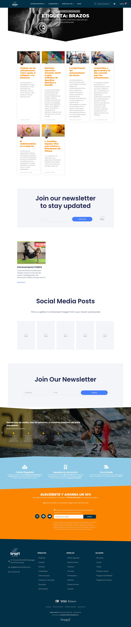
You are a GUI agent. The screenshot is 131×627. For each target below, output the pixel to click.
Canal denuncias (81, 607)
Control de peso (43, 576)
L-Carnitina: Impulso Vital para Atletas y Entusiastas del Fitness (53, 146)
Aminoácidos (43, 571)
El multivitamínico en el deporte (28, 144)
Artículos (70, 571)
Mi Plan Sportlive (73, 558)
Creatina (41, 562)
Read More (21, 282)
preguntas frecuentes (74, 478)
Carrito (98, 562)
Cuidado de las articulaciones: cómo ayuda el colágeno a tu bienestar (28, 73)
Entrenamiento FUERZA (29, 267)
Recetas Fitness (73, 562)
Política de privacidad (58, 607)
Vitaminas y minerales (46, 580)
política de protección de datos (78, 510)
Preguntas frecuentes (104, 580)
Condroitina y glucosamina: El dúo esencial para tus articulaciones (102, 73)
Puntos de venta (73, 584)
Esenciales (42, 584)
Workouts (70, 567)
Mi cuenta (99, 558)
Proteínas (41, 558)
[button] (2, 432)
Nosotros (70, 580)
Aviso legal (48, 607)
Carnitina (41, 567)
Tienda (98, 567)
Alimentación (43, 589)
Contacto (70, 589)
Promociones (72, 576)
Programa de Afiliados (104, 576)
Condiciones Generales (70, 607)
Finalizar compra (102, 571)
